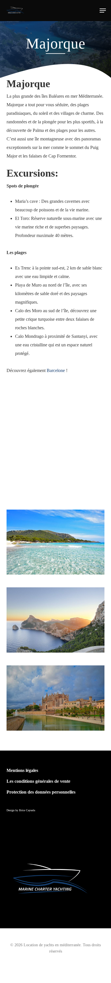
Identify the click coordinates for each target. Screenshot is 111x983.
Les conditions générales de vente (38, 781)
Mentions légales (22, 770)
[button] (103, 10)
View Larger (57, 615)
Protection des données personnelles (41, 792)
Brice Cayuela (27, 810)
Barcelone (56, 370)
